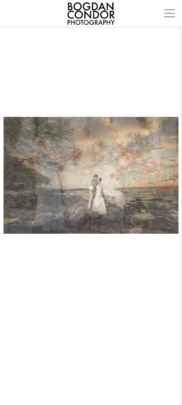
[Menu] (169, 13)
